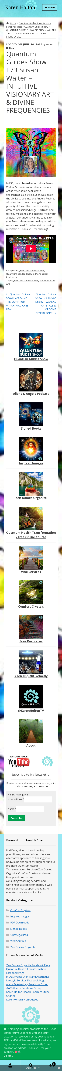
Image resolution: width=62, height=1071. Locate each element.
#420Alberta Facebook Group (23, 988)
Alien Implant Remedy (31, 676)
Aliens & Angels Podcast (31, 394)
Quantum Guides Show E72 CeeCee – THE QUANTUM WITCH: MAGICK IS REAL (18, 301)
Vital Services (31, 572)
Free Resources (31, 641)
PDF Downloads (19, 922)
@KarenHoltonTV (31, 711)
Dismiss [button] (8, 1055)
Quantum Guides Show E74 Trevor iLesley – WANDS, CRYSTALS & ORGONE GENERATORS (45, 303)
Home (13, 23)
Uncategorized (19, 935)
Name (12, 808)
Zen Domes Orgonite (31, 498)
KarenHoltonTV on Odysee (22, 999)
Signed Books (31, 428)
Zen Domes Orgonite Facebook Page (28, 965)
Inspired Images (31, 463)
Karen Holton (20, 7)
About (31, 745)
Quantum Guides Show (36, 26)
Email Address (16, 799)
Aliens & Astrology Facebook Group (27, 984)
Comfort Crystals (31, 606)
